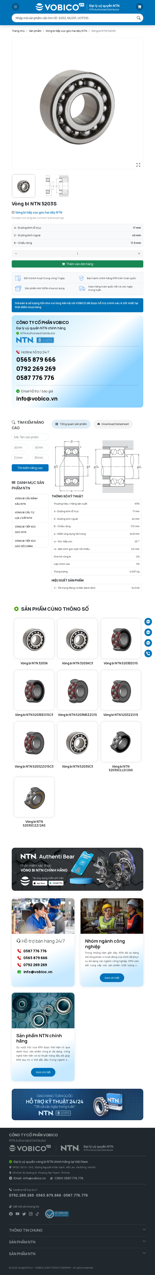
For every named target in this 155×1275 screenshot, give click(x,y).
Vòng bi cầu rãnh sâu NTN (26, 501)
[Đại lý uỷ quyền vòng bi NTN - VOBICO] (61, 1147)
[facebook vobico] (11, 1213)
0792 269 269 (36, 368)
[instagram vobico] (31, 1213)
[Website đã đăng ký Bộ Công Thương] (57, 1213)
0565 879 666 (36, 359)
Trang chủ (18, 31)
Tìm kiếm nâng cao (30, 468)
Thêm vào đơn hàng (79, 264)
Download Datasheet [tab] (115, 424)
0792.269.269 (21, 1195)
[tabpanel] (97, 515)
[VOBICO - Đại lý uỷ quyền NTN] (35, 340)
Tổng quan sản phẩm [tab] (73, 424)
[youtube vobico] (17, 1213)
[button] (15, 7)
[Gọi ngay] (148, 653)
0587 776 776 (35, 377)
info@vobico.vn (37, 398)
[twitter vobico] (24, 1213)
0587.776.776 (76, 1195)
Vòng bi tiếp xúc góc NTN (25, 529)
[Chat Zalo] (148, 621)
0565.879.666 (48, 1195)
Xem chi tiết (112, 978)
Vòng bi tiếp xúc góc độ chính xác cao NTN (25, 546)
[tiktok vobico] (37, 1213)
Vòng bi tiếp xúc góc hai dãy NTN (66, 31)
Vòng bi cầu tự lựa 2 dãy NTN (24, 515)
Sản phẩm (35, 31)
